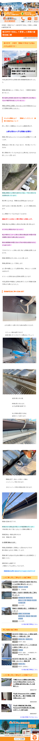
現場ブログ (11, 25)
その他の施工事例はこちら (29, 624)
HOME (4, 25)
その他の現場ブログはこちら (29, 717)
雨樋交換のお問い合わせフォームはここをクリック (19, 571)
